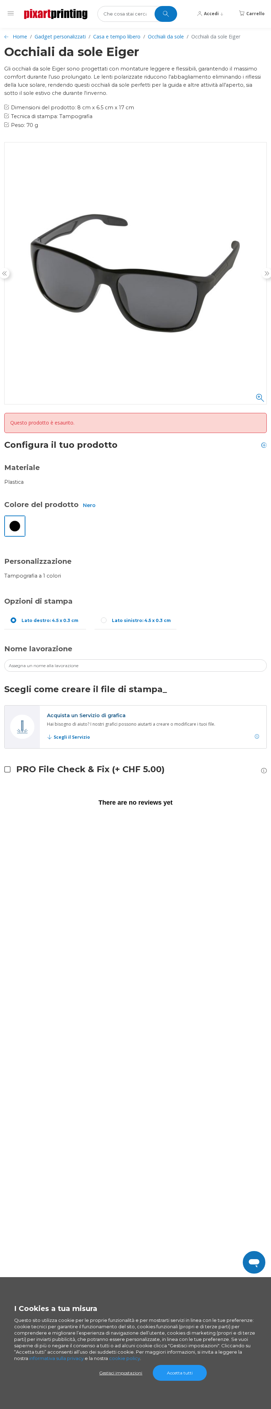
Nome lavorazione (38, 649)
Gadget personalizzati (60, 36)
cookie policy (124, 1358)
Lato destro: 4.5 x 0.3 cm (50, 620)
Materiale (22, 467)
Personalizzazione (38, 561)
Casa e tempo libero (116, 36)
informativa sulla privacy (56, 1358)
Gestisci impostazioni (120, 1373)
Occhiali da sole (166, 36)
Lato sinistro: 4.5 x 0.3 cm (141, 620)
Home (20, 36)
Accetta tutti (180, 1373)
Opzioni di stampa (38, 601)
